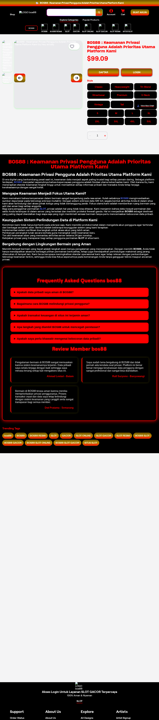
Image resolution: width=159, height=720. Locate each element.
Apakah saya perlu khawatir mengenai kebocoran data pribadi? (59, 338)
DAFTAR (103, 72)
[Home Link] (27, 12)
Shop (12, 14)
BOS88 (18, 182)
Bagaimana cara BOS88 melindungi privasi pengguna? (53, 303)
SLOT (43, 208)
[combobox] (71, 12)
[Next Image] (76, 78)
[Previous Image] (19, 78)
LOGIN (136, 72)
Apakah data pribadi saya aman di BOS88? (45, 292)
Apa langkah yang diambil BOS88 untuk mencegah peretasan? (58, 327)
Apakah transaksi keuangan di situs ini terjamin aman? (53, 315)
